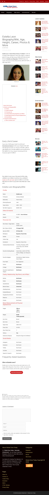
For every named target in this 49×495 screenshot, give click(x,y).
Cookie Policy (5, 478)
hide (16, 86)
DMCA (37, 1)
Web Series (17, 12)
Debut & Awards (8, 110)
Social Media (8, 117)
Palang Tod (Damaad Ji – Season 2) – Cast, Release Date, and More (45, 91)
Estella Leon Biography (10, 396)
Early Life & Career (7, 105)
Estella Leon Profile (6, 399)
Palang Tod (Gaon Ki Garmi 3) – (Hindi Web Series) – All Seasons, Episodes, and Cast (45, 75)
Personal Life (8, 112)
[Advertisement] (16, 23)
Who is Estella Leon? (9, 120)
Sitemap (46, 1)
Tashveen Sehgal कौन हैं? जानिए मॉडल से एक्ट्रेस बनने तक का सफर (45, 22)
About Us (26, 1)
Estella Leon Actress (13, 395)
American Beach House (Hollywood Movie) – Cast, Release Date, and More (45, 155)
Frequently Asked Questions (9, 118)
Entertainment (25, 12)
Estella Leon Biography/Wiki (9, 107)
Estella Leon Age (20, 395)
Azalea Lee (4, 179)
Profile (6, 108)
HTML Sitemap (6, 485)
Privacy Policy (32, 1)
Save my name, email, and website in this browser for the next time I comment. (17, 434)
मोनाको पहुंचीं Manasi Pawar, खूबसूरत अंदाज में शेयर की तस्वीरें (45, 28)
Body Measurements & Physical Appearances (15, 115)
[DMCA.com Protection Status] (29, 466)
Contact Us (21, 1)
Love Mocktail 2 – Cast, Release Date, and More (45, 148)
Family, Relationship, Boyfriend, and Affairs (14, 113)
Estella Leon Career (19, 396)
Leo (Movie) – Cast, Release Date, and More (45, 162)
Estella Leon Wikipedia (14, 399)
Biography (9, 12)
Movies (33, 12)
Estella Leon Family (26, 396)
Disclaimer (42, 1)
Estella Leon (6, 395)
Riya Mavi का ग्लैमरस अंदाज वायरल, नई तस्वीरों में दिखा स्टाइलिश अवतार (45, 34)
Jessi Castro (12, 179)
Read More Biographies (16, 372)
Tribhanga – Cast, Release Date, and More (45, 142)
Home (2, 12)
